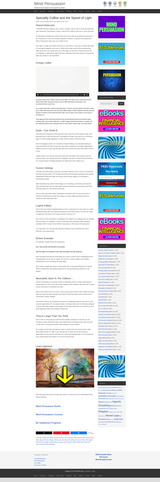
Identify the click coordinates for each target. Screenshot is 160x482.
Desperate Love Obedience (105, 346)
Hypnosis (101, 402)
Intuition (70, 442)
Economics (114, 393)
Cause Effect (49, 437)
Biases (40, 442)
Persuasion (102, 419)
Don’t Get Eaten (103, 267)
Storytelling (71, 440)
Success (100, 424)
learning (105, 408)
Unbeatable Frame (103, 288)
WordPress (88, 471)
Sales (108, 419)
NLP (89, 442)
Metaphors (111, 412)
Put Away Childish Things (105, 262)
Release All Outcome (104, 259)
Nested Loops (58, 440)
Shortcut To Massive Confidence (107, 253)
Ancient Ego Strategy (104, 343)
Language (100, 408)
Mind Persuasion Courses (49, 414)
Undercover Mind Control (105, 349)
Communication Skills (70, 437)
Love (109, 408)
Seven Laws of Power (40, 465)
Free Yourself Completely (105, 320)
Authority (120, 387)
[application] (62, 81)
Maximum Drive (102, 303)
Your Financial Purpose (104, 276)
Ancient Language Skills (105, 323)
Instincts (119, 406)
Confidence (113, 390)
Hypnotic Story (108, 402)
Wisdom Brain (102, 282)
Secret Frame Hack (103, 305)
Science (38, 444)
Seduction (118, 419)
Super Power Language (104, 332)
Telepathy (104, 424)
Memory (115, 408)
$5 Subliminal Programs (48, 423)
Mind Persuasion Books (48, 406)
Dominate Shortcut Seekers (106, 291)
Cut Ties (100, 308)
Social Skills (101, 422)
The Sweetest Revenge (104, 317)
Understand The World (104, 265)
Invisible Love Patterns (104, 314)
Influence (113, 406)
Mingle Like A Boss (103, 256)
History (88, 437)
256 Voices (100, 387)
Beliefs (44, 437)
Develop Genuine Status (105, 270)
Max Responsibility (103, 311)
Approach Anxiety (107, 387)
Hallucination (112, 398)
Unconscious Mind (80, 440)
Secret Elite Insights (104, 279)
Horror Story (121, 398)
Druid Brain (101, 297)
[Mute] (84, 95)
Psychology (65, 440)
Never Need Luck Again (104, 285)
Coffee (51, 442)
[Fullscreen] (87, 95)
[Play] (38, 95)
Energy (117, 396)
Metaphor (51, 440)
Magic (111, 408)
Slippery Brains (102, 338)
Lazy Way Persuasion (40, 458)
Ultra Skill (101, 300)
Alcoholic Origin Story (104, 250)
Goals (107, 398)
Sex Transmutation (39, 461)
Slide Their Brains (103, 329)
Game (104, 398)
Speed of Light (44, 444)
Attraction (115, 387)
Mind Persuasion (49, 3)
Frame (100, 398)
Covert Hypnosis (81, 437)
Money (103, 416)
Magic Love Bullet (103, 341)
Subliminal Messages (116, 422)
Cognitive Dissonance (59, 437)
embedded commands (107, 396)
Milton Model (76, 442)
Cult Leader (37, 463)
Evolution (55, 442)
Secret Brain (101, 294)
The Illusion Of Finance (104, 273)
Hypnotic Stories (44, 440)
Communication (106, 390)
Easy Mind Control (103, 326)
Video (86, 440)
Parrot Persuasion (103, 335)
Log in (93, 471)
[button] (62, 81)
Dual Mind (108, 393)
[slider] (61, 94)
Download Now (111, 183)
